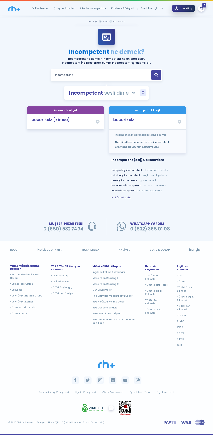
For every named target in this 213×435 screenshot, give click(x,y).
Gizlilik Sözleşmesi (112, 392)
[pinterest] (137, 380)
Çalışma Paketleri (64, 8)
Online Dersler (40, 8)
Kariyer (124, 250)
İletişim (195, 250)
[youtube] (125, 380)
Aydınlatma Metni (140, 392)
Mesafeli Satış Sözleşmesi (54, 392)
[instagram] (100, 380)
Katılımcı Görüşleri (122, 8)
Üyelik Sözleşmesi (85, 392)
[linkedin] (112, 380)
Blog (13, 250)
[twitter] (88, 380)
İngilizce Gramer (49, 250)
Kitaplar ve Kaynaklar (93, 8)
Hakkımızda (90, 250)
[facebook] (75, 380)
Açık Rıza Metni (165, 392)
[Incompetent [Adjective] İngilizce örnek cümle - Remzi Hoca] (14, 8)
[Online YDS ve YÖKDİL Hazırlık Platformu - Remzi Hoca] (106, 364)
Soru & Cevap (160, 250)
